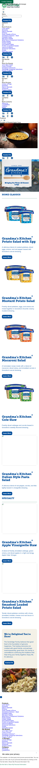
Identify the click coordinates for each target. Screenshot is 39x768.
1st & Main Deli (7, 731)
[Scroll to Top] (1, 697)
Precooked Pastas (8, 44)
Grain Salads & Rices (9, 34)
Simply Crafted (7, 737)
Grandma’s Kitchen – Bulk (10, 35)
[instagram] (12, 57)
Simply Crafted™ (7, 71)
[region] (19, 759)
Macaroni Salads (7, 38)
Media (4, 107)
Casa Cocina (6, 732)
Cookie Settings (7, 1)
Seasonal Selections (8, 48)
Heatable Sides (7, 37)
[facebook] (7, 57)
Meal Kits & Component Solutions (13, 40)
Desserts (5, 30)
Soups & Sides (7, 90)
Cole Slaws (5, 28)
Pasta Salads (6, 41)
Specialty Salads (7, 51)
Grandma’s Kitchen (8, 734)
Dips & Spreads (7, 31)
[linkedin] (3, 57)
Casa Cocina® (7, 66)
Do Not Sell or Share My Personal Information (13, 764)
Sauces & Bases (7, 47)
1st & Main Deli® (7, 65)
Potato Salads (6, 43)
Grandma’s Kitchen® (8, 68)
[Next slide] (4, 120)
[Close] (37, 753)
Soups (4, 50)
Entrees (4, 33)
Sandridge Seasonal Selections (12, 69)
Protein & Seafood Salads (10, 46)
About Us (5, 103)
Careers (4, 106)
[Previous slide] (1, 120)
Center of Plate (7, 84)
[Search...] (2, 17)
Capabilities (6, 104)
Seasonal (5, 88)
